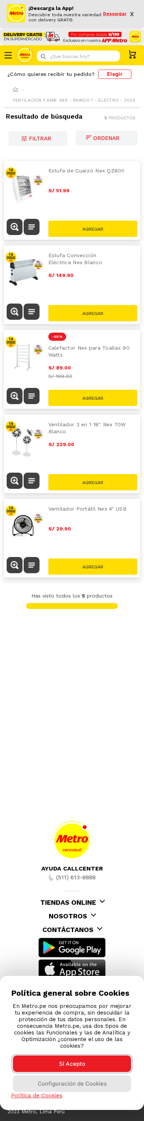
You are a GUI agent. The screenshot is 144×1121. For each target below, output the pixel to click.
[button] (15, 228)
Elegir (115, 74)
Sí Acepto (72, 1063)
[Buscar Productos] (112, 56)
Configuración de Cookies (72, 1083)
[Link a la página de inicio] (15, 90)
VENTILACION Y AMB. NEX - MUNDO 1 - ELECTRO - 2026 (74, 100)
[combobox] (78, 56)
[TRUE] (93, 229)
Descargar (114, 13)
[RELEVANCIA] (106, 138)
